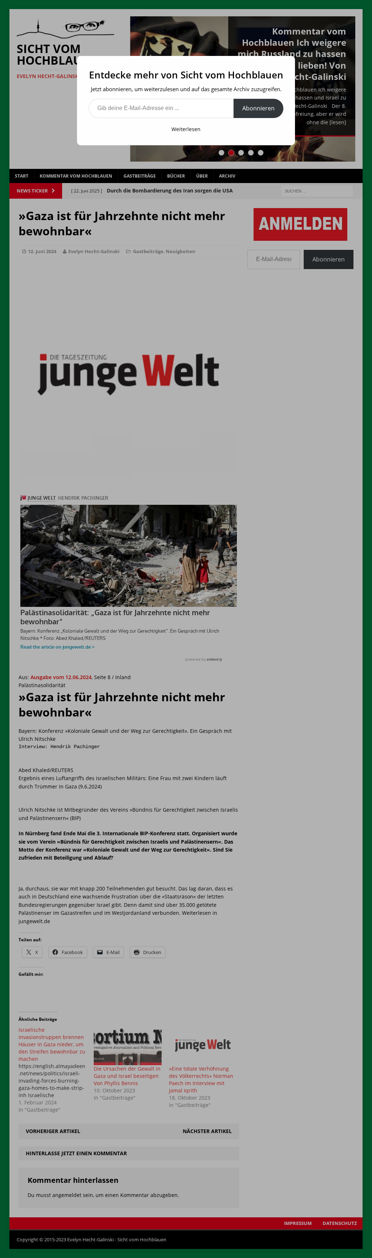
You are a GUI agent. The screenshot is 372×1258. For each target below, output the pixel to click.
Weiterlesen (186, 129)
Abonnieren (258, 108)
